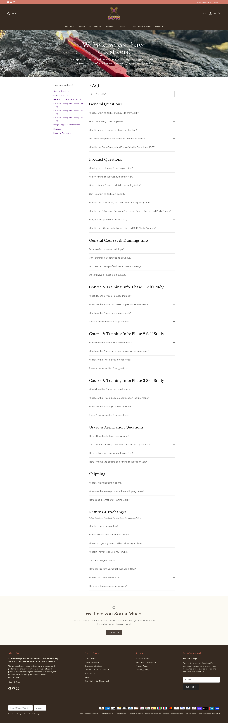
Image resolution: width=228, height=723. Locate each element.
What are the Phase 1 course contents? (110, 313)
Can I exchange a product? (103, 560)
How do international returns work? (108, 586)
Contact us (114, 633)
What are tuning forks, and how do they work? (114, 113)
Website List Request (135, 713)
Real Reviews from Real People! (209, 713)
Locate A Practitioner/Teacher (88, 713)
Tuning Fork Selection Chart (97, 670)
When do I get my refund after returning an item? (116, 543)
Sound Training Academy (141, 26)
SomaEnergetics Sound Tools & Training (26, 714)
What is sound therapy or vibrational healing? (113, 130)
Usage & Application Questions (66, 125)
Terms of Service (143, 658)
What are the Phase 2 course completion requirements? (119, 351)
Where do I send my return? (104, 577)
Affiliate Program (191, 713)
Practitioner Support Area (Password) (157, 713)
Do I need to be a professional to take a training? (115, 266)
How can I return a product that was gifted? (112, 569)
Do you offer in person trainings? (106, 249)
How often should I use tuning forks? (109, 436)
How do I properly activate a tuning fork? (111, 453)
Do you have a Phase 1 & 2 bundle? (107, 275)
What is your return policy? (103, 526)
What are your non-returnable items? (109, 534)
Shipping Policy (142, 670)
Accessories (110, 26)
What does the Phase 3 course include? (110, 389)
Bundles (82, 26)
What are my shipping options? (105, 482)
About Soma (69, 26)
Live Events (123, 26)
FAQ (87, 677)
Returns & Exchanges (62, 133)
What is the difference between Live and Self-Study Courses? (122, 228)
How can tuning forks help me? (106, 121)
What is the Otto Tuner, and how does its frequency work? (120, 202)
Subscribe (191, 687)
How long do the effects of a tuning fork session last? (118, 461)
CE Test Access (121, 713)
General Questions (61, 91)
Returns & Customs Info (146, 662)
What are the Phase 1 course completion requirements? (119, 304)
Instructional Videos (93, 666)
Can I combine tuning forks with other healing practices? (119, 444)
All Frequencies (95, 26)
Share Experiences (177, 713)
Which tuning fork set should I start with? (111, 176)
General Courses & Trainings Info (67, 99)
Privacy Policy (142, 666)
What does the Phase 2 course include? (110, 342)
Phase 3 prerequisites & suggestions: (109, 415)
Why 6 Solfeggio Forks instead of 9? (108, 219)
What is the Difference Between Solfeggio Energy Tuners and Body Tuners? (130, 211)
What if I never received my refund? (108, 551)
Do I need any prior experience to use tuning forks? (117, 138)
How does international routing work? (109, 499)
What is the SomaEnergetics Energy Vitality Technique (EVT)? (122, 147)
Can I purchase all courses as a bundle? (110, 257)
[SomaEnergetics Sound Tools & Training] (114, 13)
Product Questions (61, 95)
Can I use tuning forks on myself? (107, 194)
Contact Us (159, 26)
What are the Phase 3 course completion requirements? (119, 398)
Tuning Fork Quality (106, 713)
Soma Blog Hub (92, 662)
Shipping (57, 129)
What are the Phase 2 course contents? (110, 359)
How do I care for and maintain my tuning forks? (115, 185)
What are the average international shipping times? (116, 491)
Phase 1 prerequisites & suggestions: (109, 321)
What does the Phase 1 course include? (110, 296)
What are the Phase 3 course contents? (110, 406)
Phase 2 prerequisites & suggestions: (109, 368)
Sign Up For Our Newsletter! (97, 681)
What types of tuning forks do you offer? (111, 168)
